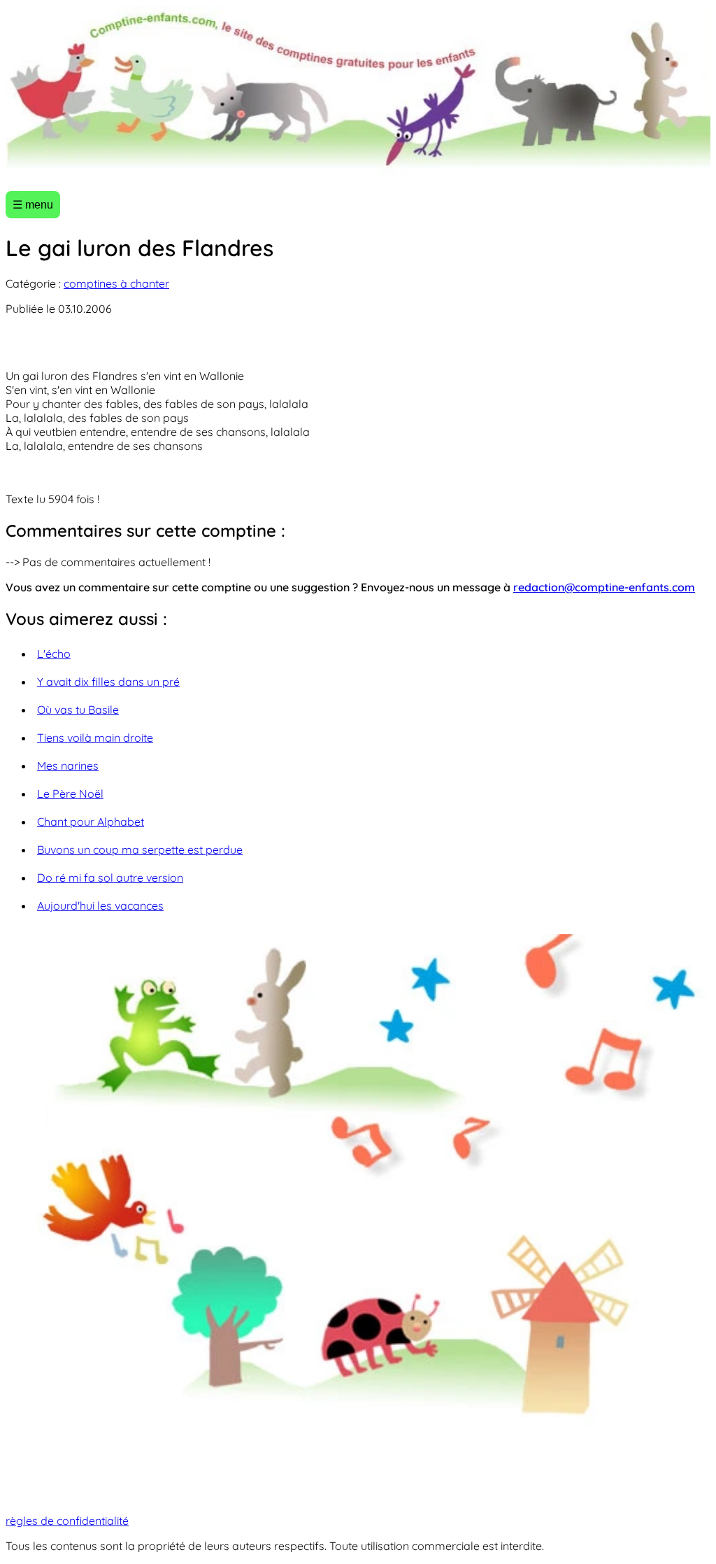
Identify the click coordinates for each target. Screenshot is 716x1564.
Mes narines (68, 766)
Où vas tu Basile (78, 710)
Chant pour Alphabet (90, 822)
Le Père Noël (70, 794)
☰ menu (33, 205)
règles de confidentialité (67, 1521)
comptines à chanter (116, 283)
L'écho (54, 654)
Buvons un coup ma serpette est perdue (140, 850)
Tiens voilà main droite (95, 738)
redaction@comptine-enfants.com (604, 587)
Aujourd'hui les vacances (100, 906)
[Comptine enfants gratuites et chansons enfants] (358, 93)
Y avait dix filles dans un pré (108, 682)
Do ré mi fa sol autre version (110, 878)
